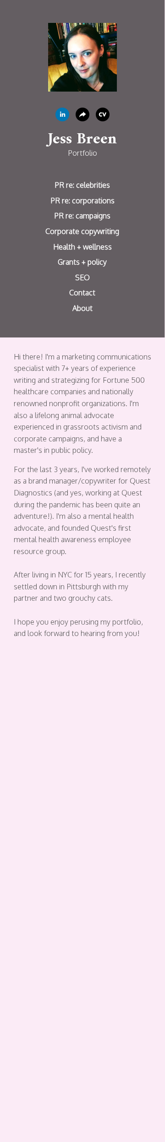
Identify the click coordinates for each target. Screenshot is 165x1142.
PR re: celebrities (82, 185)
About (82, 308)
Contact (82, 292)
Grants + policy (82, 261)
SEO (82, 277)
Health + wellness (82, 246)
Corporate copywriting (82, 231)
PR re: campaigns (82, 215)
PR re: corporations (82, 200)
